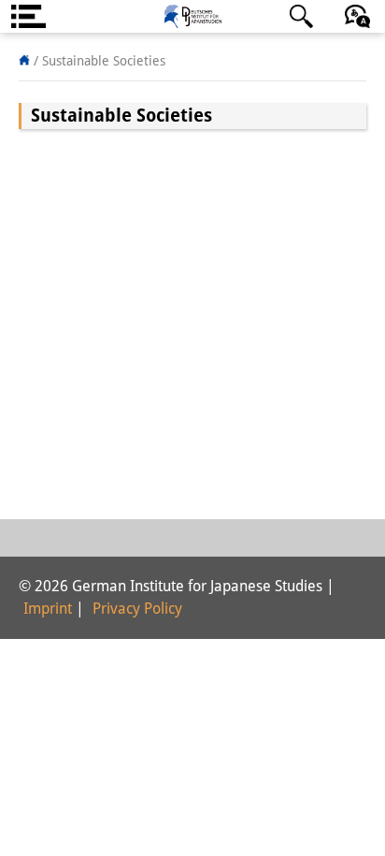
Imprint (47, 608)
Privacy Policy (137, 608)
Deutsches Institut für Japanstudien (192, 16)
